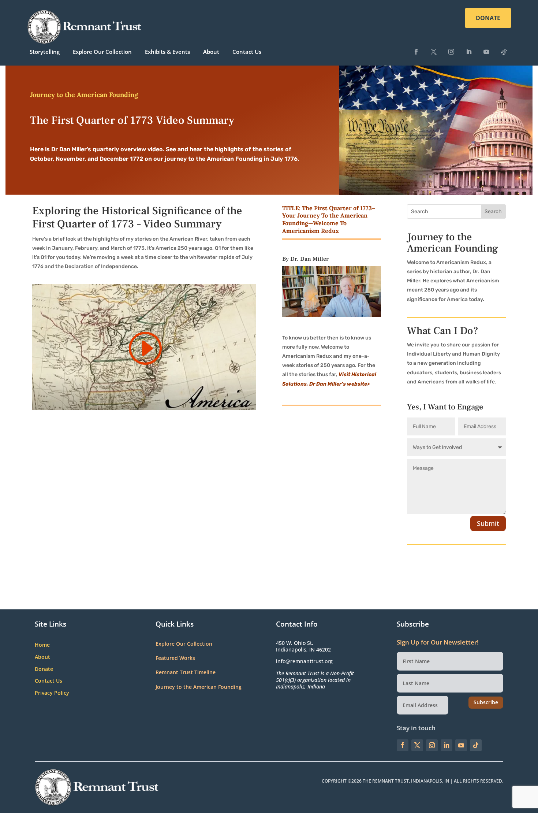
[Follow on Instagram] (451, 51)
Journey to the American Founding (199, 686)
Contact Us (246, 51)
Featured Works (175, 657)
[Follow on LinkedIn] (469, 51)
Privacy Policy (52, 693)
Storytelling (45, 51)
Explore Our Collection (102, 51)
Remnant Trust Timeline (186, 672)
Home (42, 645)
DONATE (488, 18)
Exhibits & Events (167, 51)
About (211, 51)
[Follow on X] (433, 51)
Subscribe (486, 702)
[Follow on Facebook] (416, 51)
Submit (488, 523)
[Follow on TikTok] (504, 51)
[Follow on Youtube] (486, 51)
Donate (44, 669)
